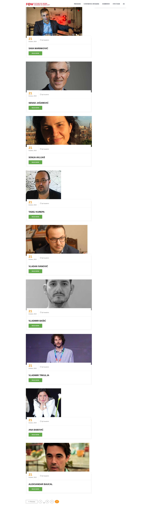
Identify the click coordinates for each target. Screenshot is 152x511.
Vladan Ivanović (38, 266)
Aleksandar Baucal (41, 484)
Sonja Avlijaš (37, 157)
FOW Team (116, 4)
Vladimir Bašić (37, 321)
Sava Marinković (38, 48)
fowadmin (46, 40)
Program (77, 4)
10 (57, 501)
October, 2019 (33, 39)
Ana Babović (36, 430)
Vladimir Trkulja (39, 375)
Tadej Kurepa (37, 212)
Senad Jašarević (38, 103)
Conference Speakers (91, 4)
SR (124, 4)
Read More (35, 53)
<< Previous (31, 501)
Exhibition (106, 4)
